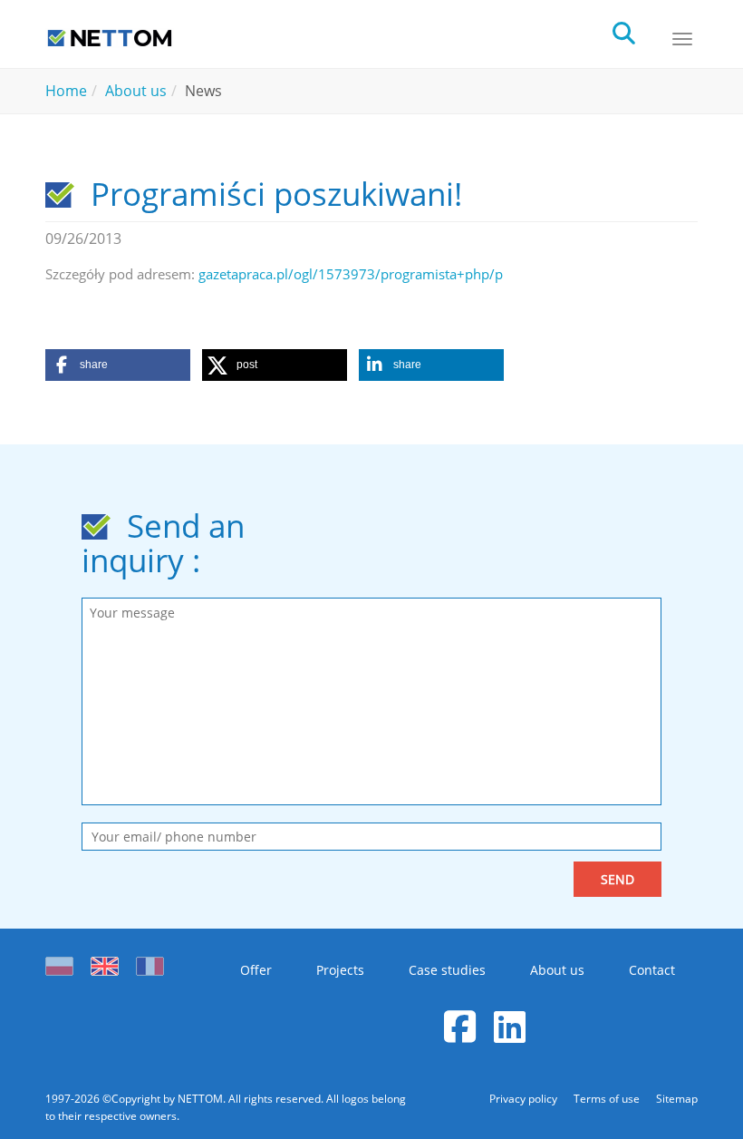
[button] (117, 365)
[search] (640, 31)
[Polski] (63, 961)
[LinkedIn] (510, 1026)
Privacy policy (524, 1098)
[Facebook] (460, 1026)
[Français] (150, 961)
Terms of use (608, 1098)
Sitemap (677, 1098)
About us (557, 969)
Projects (340, 969)
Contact (652, 969)
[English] (105, 961)
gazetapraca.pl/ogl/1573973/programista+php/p (350, 274)
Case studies (447, 969)
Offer (256, 969)
